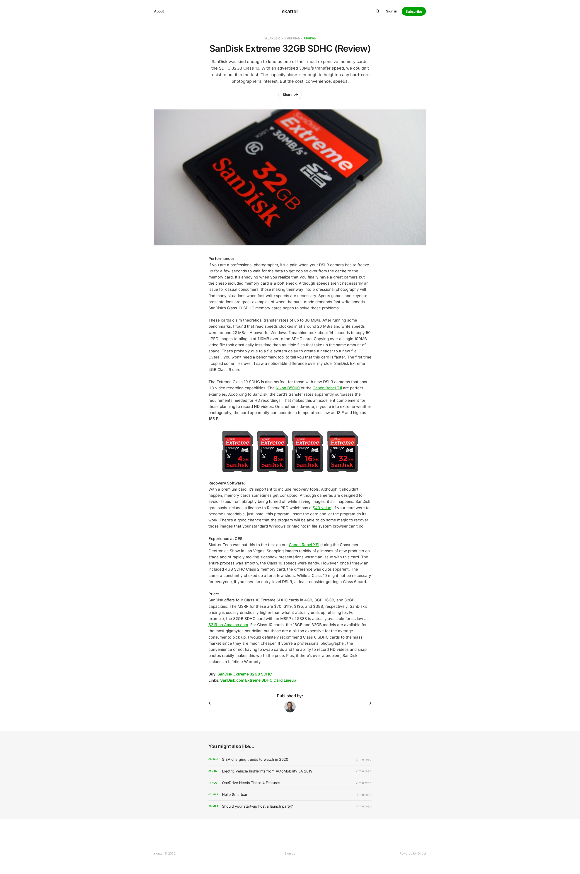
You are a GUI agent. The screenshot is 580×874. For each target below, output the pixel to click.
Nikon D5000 (288, 388)
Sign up (290, 853)
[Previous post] (211, 703)
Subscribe (414, 11)
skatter (290, 11)
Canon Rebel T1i (327, 388)
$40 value (322, 508)
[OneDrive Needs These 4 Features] (290, 783)
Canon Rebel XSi (304, 544)
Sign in (391, 11)
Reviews (310, 38)
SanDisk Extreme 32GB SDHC (245, 674)
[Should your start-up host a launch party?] (290, 806)
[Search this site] (377, 11)
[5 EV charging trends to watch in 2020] (290, 759)
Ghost (422, 853)
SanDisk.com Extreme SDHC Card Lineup (258, 680)
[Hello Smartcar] (290, 794)
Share (287, 94)
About (159, 11)
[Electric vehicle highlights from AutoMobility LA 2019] (290, 771)
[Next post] (368, 703)
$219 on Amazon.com (228, 624)
